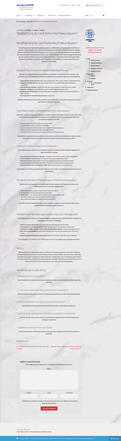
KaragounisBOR (25, 5)
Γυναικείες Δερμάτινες (96, 68)
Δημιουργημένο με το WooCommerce (41, 431)
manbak (36, 30)
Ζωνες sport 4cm (95, 60)
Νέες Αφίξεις (30, 21)
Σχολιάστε (42, 30)
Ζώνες (18, 15)
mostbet (55, 152)
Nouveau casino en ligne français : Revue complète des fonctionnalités (66, 347)
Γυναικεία (93, 78)
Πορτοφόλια (29, 15)
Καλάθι (78, 5)
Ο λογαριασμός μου (64, 5)
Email (49, 393)
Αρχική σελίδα (22, 21)
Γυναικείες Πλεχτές (96, 71)
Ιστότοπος (69, 393)
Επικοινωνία (51, 15)
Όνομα (29, 393)
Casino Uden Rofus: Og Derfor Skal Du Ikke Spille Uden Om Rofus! (33, 347)
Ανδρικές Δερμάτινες (96, 63)
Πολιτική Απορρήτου (64, 15)
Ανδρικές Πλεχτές (95, 65)
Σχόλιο (49, 369)
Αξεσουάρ (40, 15)
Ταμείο (73, 5)
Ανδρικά (93, 75)
